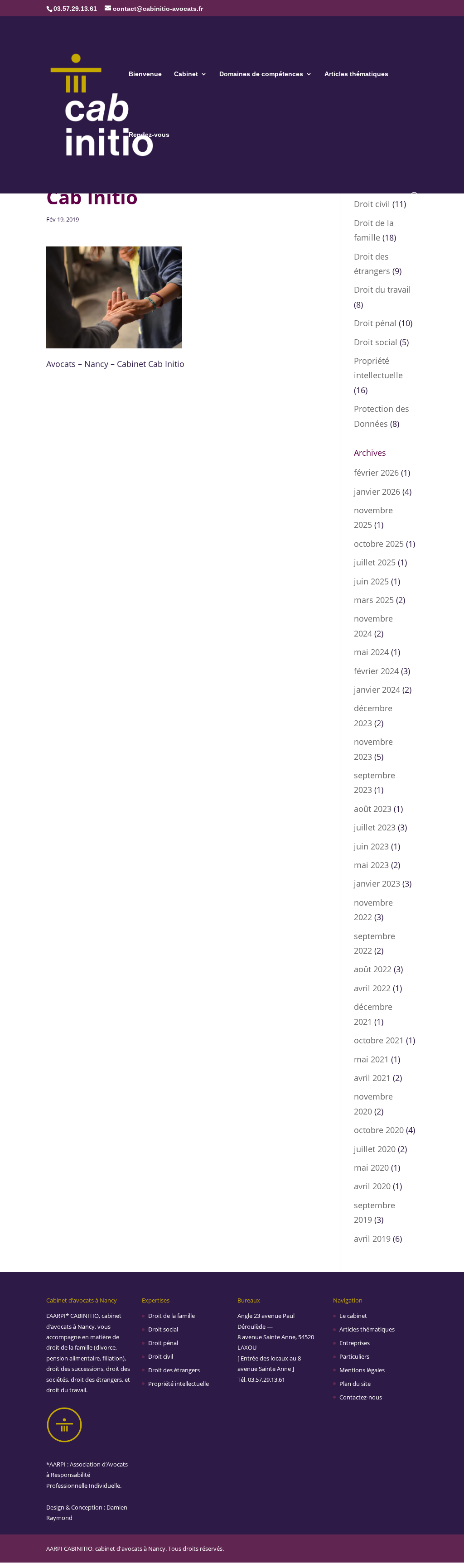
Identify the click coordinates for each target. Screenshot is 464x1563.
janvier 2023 (377, 883)
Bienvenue (145, 74)
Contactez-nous (360, 1397)
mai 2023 (371, 864)
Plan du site (355, 1384)
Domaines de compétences (261, 74)
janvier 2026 (377, 491)
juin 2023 (371, 846)
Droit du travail (382, 289)
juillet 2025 (375, 562)
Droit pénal (375, 323)
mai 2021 (371, 1059)
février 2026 (376, 472)
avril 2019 (372, 1238)
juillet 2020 (375, 1148)
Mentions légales (362, 1370)
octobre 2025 (379, 543)
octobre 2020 (379, 1129)
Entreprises (354, 1343)
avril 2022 (372, 988)
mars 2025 (374, 599)
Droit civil (372, 203)
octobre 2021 (379, 1040)
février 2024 (376, 671)
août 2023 (373, 808)
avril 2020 (372, 1186)
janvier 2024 (377, 689)
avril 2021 (372, 1077)
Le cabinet (353, 1316)
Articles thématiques (356, 74)
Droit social (375, 342)
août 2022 (373, 969)
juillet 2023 (375, 827)
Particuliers (354, 1356)
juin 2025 (371, 581)
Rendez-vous (149, 134)
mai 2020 (371, 1167)
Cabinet (186, 74)
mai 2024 (371, 651)
